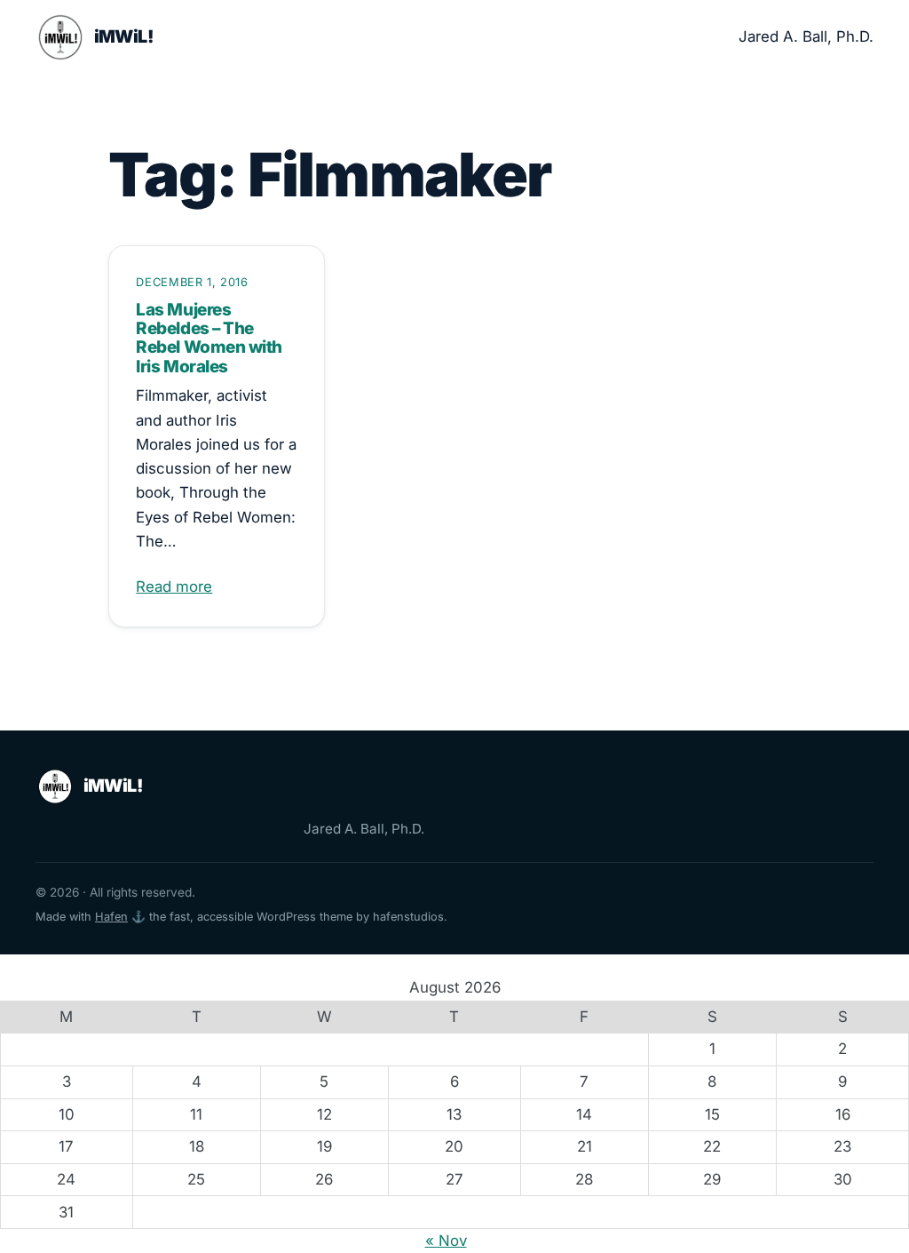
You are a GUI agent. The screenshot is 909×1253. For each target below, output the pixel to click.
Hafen (111, 916)
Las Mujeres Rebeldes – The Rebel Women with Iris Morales (208, 338)
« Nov (446, 1240)
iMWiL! (124, 36)
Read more (174, 586)
